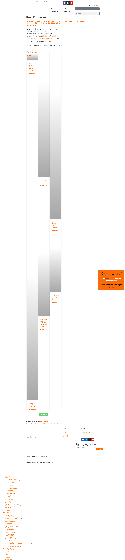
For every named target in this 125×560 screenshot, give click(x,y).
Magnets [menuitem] (7, 477)
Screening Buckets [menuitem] (12, 542)
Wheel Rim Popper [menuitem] (9, 513)
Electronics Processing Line (55, 297)
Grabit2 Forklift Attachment (32, 404)
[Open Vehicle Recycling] (60, 11)
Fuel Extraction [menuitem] (9, 515)
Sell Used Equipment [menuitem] (10, 551)
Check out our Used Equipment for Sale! (37, 1)
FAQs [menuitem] (6, 556)
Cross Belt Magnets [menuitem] (12, 479)
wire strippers (54, 36)
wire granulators (46, 36)
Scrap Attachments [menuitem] (10, 493)
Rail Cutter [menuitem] (10, 499)
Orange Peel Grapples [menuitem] (13, 495)
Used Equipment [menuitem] (7, 548)
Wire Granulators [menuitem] (12, 485)
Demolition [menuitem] (5, 524)
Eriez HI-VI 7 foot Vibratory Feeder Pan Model (43, 323)
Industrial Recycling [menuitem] (7, 476)
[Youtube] (71, 3)
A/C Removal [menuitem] (8, 523)
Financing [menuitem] (7, 557)
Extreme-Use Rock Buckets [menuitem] (14, 546)
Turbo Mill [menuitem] (10, 490)
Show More (43, 414)
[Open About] (55, 9)
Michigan (45, 424)
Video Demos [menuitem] (8, 559)
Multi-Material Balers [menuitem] (10, 509)
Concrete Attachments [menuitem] (10, 538)
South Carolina (72, 424)
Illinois (32, 424)
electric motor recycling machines (35, 38)
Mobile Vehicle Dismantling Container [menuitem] (14, 518)
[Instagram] (68, 3)
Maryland (40, 424)
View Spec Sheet (32, 73)
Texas (78, 424)
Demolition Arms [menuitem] (9, 527)
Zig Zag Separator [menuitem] (12, 488)
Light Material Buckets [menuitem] (10, 532)
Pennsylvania (65, 424)
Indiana (36, 424)
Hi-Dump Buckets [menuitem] (9, 534)
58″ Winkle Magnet (43, 181)
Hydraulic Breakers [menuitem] (10, 535)
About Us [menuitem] (5, 553)
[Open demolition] (69, 11)
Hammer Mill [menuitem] (8, 507)
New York (50, 424)
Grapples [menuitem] (10, 496)
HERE (107, 279)
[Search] (99, 13)
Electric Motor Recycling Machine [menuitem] (13, 506)
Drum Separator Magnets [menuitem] (14, 480)
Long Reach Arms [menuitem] (9, 529)
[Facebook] (64, 3)
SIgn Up (100, 449)
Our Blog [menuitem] (7, 554)
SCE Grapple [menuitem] (11, 498)
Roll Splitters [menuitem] (8, 510)
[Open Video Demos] (58, 14)
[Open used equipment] (70, 14)
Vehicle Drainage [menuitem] (9, 520)
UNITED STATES (43, 421)
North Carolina (57, 424)
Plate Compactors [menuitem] (9, 537)
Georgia (28, 424)
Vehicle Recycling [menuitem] (7, 512)
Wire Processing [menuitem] (9, 484)
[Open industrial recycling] (68, 9)
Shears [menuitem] (9, 501)
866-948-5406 (110, 284)
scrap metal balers (48, 38)
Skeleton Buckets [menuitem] (9, 531)
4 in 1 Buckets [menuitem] (11, 545)
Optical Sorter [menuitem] (11, 491)
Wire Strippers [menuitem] (11, 487)
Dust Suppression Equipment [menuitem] (12, 526)
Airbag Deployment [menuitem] (10, 521)
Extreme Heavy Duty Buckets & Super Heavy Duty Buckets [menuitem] (22, 543)
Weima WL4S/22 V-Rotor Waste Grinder (32, 67)
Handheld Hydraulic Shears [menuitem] (12, 504)
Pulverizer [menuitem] (10, 540)
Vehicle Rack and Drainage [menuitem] (11, 517)
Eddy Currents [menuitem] (11, 482)
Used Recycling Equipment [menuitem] (11, 549)
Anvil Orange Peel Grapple (54, 224)
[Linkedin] (86, 439)
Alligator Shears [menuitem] (9, 502)
